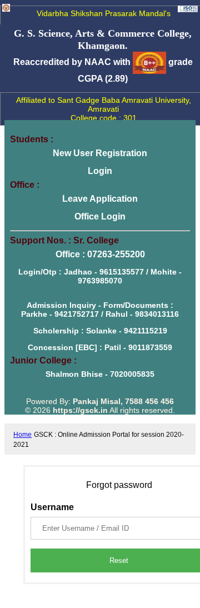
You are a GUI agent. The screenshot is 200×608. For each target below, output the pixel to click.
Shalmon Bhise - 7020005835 (100, 374)
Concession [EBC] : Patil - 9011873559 (100, 347)
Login (100, 171)
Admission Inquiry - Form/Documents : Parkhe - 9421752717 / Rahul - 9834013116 (100, 309)
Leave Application (100, 198)
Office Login (100, 216)
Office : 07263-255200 (100, 254)
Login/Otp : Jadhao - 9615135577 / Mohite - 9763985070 (100, 276)
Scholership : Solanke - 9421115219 (100, 330)
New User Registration (100, 153)
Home (22, 434)
